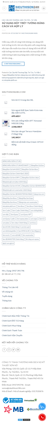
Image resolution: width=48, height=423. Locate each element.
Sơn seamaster (28, 235)
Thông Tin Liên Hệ (10, 287)
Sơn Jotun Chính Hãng (19, 223)
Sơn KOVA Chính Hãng (11, 227)
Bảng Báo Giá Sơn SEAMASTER (34, 186)
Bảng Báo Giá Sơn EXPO (11, 178)
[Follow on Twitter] (13, 350)
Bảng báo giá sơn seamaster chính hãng (17, 190)
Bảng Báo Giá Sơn (14, 75)
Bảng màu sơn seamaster (28, 202)
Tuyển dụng (7, 296)
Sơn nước (6, 235)
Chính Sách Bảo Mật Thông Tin (15, 316)
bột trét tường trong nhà (25, 78)
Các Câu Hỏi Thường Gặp (12, 20)
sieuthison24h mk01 (29, 33)
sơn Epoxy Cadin (9, 219)
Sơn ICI (42, 219)
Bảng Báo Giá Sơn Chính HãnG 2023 (15, 174)
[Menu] (4, 8)
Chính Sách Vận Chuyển (12, 335)
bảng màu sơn (26, 75)
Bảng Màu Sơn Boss (10, 198)
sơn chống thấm (36, 210)
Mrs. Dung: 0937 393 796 (13, 270)
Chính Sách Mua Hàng (11, 325)
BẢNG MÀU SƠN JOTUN (11, 161)
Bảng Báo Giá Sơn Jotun (30, 178)
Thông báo (7, 300)
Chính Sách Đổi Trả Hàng (13, 320)
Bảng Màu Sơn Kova (10, 202)
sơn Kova (32, 223)
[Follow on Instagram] (9, 350)
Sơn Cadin (6, 210)
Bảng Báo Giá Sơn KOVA (11, 186)
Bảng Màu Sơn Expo (26, 198)
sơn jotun (6, 223)
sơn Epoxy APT (26, 215)
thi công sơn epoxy (32, 239)
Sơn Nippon (36, 231)
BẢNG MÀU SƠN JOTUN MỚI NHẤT (16, 165)
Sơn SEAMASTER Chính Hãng (13, 239)
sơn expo (34, 219)
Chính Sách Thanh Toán (12, 330)
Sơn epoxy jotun (22, 219)
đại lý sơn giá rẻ (8, 243)
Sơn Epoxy (14, 215)
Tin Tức (27, 20)
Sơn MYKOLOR (23, 231)
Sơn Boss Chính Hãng (34, 206)
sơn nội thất (16, 235)
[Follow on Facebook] (4, 350)
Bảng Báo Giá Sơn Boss (30, 169)
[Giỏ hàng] (44, 8)
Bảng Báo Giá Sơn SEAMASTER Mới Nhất (17, 194)
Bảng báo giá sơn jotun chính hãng (15, 182)
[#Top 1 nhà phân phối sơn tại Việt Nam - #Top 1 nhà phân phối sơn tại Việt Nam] (24, 8)
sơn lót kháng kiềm (9, 231)
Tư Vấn (34, 20)
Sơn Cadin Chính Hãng (20, 210)
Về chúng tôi (7, 291)
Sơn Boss (21, 206)
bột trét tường (37, 75)
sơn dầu (6, 215)
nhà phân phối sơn (10, 80)
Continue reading (13, 64)
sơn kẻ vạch (25, 227)
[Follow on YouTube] (18, 350)
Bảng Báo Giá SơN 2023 (11, 169)
